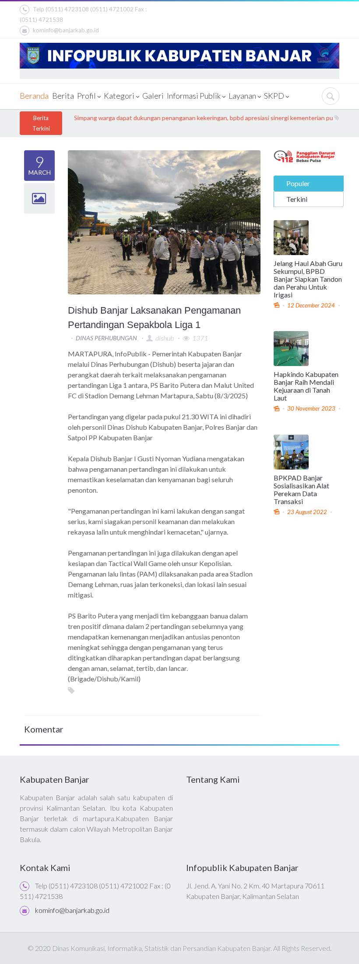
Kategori (119, 95)
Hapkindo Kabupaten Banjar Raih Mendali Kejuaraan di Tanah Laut (306, 386)
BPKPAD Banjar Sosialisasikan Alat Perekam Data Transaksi (301, 489)
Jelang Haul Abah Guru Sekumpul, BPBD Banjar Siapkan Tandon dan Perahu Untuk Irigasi (308, 279)
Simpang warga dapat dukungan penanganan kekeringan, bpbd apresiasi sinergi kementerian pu (191, 117)
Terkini (296, 199)
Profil (87, 95)
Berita (63, 95)
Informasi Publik (194, 95)
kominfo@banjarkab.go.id (66, 30)
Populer (298, 183)
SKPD (274, 95)
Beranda (34, 95)
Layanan (242, 95)
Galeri (152, 95)
